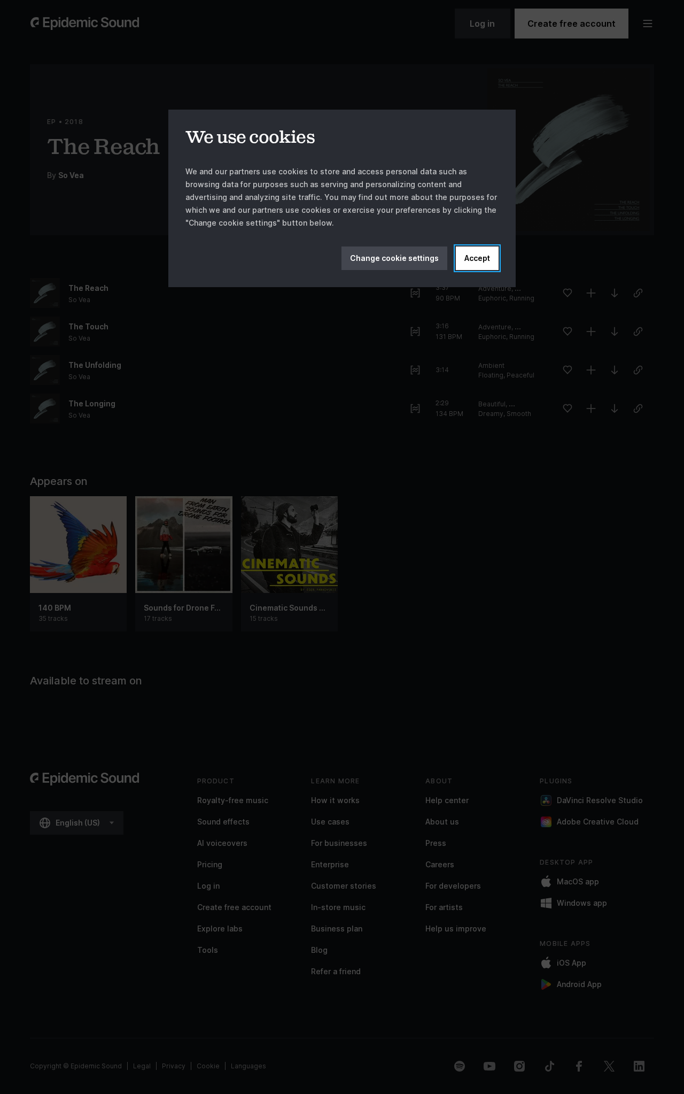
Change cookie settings (394, 258)
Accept (477, 258)
